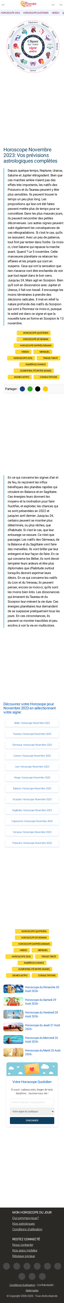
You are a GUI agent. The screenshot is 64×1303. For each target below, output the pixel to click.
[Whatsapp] (30, 389)
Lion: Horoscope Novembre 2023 (32, 767)
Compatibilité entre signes (35, 371)
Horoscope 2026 (10, 13)
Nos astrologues (23, 1223)
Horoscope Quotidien (35, 13)
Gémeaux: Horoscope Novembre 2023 (32, 745)
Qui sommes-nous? (25, 1218)
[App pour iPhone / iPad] (32, 1276)
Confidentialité (45, 1285)
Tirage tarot (50, 358)
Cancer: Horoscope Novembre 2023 (32, 756)
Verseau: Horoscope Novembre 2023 (32, 832)
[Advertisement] (32, 110)
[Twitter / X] (37, 389)
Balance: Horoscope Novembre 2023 (32, 788)
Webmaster (32, 1291)
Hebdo (55, 13)
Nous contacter (22, 1244)
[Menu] (3, 4)
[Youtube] (37, 1266)
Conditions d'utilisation (27, 1229)
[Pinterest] (58, 1266)
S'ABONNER (32, 1120)
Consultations (48, 377)
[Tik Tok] (47, 1266)
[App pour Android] (42, 1276)
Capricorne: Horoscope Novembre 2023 (32, 821)
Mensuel (45, 352)
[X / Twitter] (22, 1276)
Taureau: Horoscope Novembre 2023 (32, 734)
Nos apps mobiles (24, 1250)
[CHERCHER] (61, 4)
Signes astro (21, 377)
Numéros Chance (36, 364)
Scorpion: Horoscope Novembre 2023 (32, 799)
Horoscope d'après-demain (35, 345)
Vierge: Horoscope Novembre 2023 (32, 777)
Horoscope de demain (35, 339)
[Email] (45, 389)
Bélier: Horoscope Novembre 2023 (32, 723)
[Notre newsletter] (53, 4)
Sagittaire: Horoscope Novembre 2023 (32, 810)
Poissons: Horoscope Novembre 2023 (32, 843)
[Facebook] (22, 389)
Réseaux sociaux (23, 1256)
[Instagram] (17, 1266)
